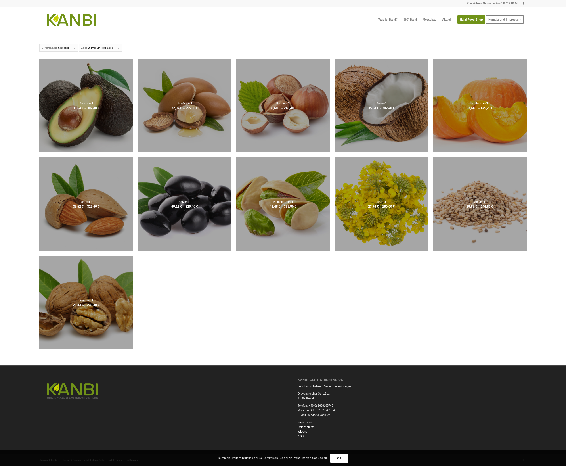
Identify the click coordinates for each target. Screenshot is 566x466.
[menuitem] (388, 20)
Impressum (305, 422)
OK (339, 458)
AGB (301, 436)
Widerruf (303, 431)
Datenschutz (306, 427)
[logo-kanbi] (71, 20)
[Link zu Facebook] (523, 3)
